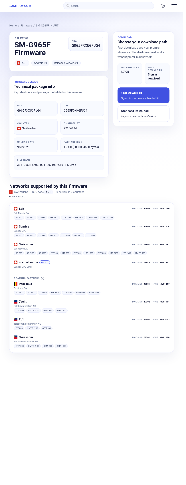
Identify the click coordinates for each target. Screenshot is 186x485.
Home (13, 25)
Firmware (26, 25)
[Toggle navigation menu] (174, 5)
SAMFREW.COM (20, 6)
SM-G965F (42, 25)
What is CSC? (19, 196)
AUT (55, 25)
